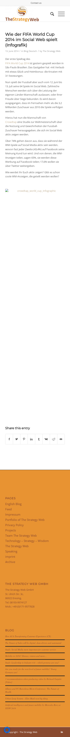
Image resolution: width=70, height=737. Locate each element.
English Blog (13, 504)
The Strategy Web (51, 51)
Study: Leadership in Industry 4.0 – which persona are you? (32, 662)
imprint (10, 557)
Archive (10, 562)
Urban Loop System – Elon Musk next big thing (26, 698)
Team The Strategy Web (21, 535)
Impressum (12, 514)
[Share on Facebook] (9, 439)
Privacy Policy (14, 525)
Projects (10, 530)
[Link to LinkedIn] (62, 732)
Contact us (36, 2)
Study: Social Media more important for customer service (30, 649)
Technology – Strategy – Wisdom (27, 541)
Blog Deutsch (30, 51)
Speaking (11, 551)
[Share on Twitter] (16, 439)
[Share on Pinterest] (24, 439)
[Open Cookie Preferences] (7, 732)
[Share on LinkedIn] (31, 439)
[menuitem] (36, 3)
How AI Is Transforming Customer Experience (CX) (28, 636)
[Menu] (59, 14)
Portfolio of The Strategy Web (25, 520)
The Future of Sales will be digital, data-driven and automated (33, 642)
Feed (8, 509)
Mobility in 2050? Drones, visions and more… (26, 655)
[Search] (50, 14)
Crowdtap (11, 122)
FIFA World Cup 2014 (17, 63)
